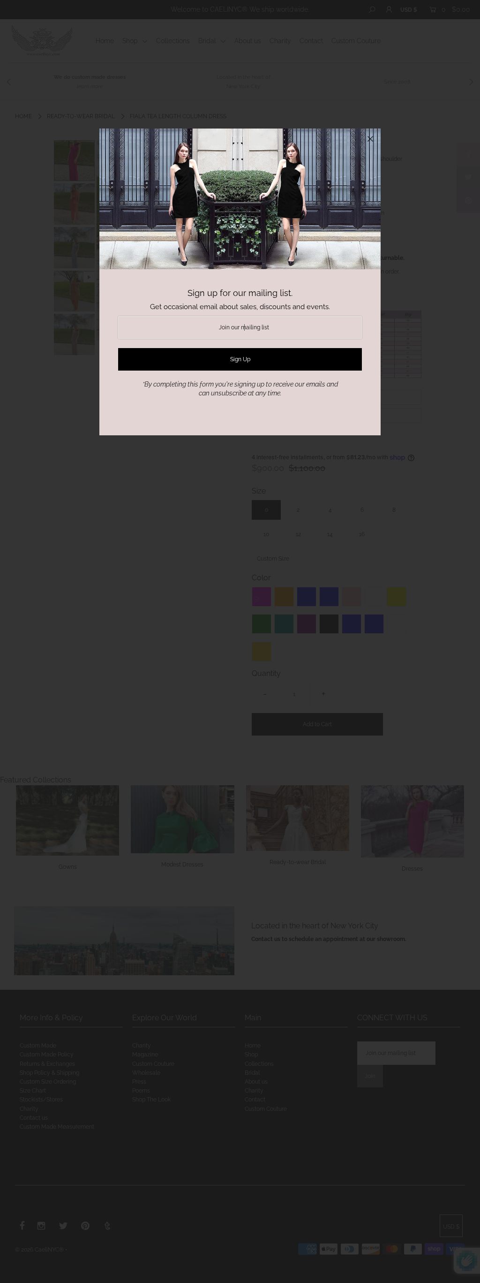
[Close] (370, 139)
